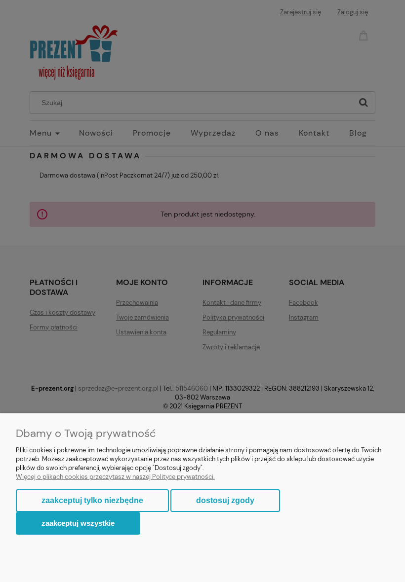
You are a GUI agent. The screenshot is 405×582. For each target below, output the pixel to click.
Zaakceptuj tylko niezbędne (92, 500)
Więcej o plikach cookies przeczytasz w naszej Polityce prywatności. (115, 477)
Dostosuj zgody (225, 500)
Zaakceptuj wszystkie (78, 523)
